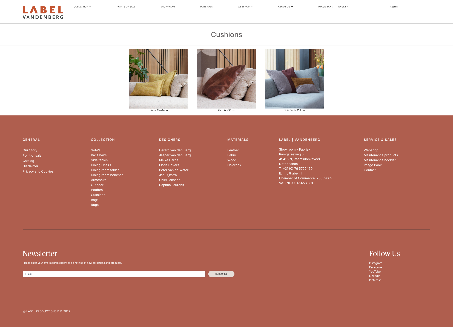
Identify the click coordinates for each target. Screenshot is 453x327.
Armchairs (98, 180)
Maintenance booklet (380, 160)
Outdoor (97, 185)
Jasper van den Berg (175, 155)
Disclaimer (30, 166)
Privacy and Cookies (38, 171)
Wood (231, 160)
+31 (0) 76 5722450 (297, 168)
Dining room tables (105, 170)
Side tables (99, 160)
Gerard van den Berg (175, 150)
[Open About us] (292, 7)
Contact (370, 170)
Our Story (30, 150)
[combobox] (409, 7)
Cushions (98, 195)
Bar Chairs (99, 155)
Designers (169, 140)
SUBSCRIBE (221, 274)
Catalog (28, 161)
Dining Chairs (101, 165)
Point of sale (32, 155)
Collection (103, 140)
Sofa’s (96, 150)
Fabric (232, 155)
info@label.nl (292, 173)
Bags (95, 200)
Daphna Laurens (171, 185)
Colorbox (234, 165)
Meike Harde (168, 160)
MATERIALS (238, 140)
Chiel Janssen (169, 180)
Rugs (95, 205)
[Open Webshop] (251, 7)
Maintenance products (381, 155)
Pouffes (97, 190)
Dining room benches (107, 175)
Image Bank (373, 165)
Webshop (371, 150)
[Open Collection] (90, 7)
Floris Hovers (169, 165)
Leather (233, 150)
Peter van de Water (173, 170)
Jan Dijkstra (168, 175)
